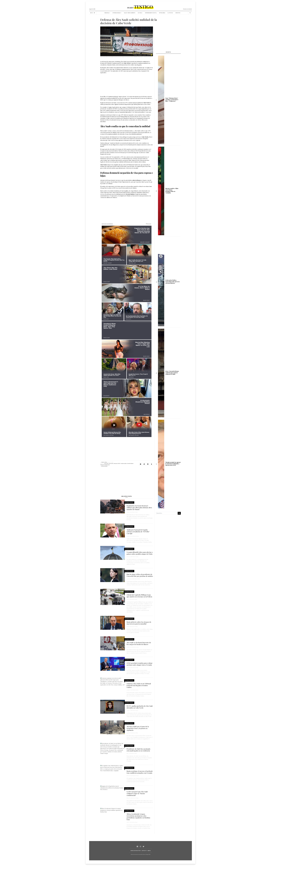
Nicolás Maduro (130, 194)
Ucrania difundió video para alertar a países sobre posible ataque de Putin (139, 553)
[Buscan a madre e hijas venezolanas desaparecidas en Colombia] (161, 191)
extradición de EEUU (111, 109)
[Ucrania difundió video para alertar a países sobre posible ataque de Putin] (112, 552)
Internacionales (117, 12)
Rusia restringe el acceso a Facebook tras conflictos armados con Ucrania (140, 772)
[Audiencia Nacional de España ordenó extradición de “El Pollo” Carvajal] (112, 530)
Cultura (140, 12)
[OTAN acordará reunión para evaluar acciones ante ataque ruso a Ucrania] (112, 663)
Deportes (177, 12)
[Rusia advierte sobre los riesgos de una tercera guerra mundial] (112, 622)
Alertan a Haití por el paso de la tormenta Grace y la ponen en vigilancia (138, 728)
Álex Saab (106, 463)
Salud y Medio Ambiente (129, 12)
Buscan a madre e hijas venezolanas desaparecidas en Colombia (171, 191)
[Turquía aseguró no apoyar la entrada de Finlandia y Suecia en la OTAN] (161, 464)
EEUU (119, 463)
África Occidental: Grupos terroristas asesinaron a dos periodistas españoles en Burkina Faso (138, 816)
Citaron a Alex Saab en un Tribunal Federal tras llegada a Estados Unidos (139, 685)
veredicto (106, 157)
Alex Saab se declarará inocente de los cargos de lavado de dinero (139, 643)
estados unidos (124, 463)
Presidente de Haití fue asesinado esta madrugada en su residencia (138, 750)
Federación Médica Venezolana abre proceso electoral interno (172, 281)
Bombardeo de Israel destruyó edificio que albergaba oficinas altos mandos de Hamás (139, 507)
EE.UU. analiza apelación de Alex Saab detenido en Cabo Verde (140, 707)
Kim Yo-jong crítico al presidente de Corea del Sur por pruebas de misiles (140, 575)
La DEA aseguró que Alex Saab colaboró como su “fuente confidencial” (137, 793)
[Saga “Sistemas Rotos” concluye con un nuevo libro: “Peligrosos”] (161, 100)
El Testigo (170, 12)
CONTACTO (144, 850)
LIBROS (149, 850)
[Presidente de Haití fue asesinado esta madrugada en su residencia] (112, 748)
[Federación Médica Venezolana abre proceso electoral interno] (161, 282)
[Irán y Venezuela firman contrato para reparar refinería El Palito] (161, 373)
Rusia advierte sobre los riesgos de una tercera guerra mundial (139, 623)
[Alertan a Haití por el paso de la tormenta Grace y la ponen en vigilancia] (112, 727)
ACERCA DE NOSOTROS (135, 850)
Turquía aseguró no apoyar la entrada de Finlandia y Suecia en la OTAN (173, 463)
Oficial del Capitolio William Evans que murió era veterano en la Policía (139, 596)
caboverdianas (136, 180)
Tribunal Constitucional (105, 464)
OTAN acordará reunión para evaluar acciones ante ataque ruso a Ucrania (139, 664)
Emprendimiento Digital (151, 12)
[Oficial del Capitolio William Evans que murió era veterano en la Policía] (112, 596)
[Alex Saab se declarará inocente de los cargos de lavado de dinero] (112, 643)
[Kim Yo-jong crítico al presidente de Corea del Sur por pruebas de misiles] (112, 575)
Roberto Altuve (104, 462)
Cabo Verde (127, 63)
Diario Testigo (135, 556)
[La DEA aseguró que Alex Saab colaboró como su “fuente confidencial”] (112, 788)
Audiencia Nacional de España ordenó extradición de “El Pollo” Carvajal (138, 531)
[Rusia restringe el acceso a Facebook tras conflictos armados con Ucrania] (112, 768)
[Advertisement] (126, 85)
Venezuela (106, 12)
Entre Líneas (162, 12)
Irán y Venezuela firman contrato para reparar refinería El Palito (172, 372)
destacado (116, 463)
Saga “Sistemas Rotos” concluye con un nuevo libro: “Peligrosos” (171, 99)
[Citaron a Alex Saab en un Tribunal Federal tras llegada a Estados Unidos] (112, 681)
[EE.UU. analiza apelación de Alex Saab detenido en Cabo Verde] (112, 706)
